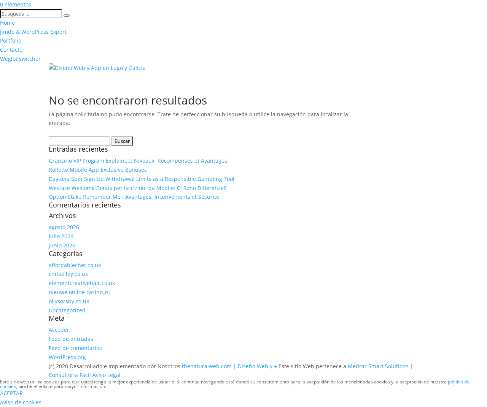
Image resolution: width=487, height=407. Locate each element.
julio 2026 (61, 236)
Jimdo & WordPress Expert (33, 31)
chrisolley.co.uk (68, 273)
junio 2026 (62, 245)
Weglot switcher (20, 58)
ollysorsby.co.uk (69, 301)
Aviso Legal (106, 374)
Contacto (11, 49)
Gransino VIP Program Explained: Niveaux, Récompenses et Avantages (138, 160)
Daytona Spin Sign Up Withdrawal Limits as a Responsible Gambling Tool (141, 178)
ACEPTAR (11, 393)
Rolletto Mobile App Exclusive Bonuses (98, 169)
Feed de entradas (71, 338)
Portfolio (10, 40)
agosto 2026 (64, 227)
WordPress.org (67, 357)
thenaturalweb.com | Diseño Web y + (229, 366)
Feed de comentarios (75, 348)
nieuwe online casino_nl (79, 292)
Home (7, 22)
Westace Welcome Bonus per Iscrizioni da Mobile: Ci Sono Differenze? (137, 188)
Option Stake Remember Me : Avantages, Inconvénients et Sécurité (134, 196)
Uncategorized (67, 310)
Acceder (59, 329)
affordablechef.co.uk (75, 265)
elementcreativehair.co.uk (82, 283)
